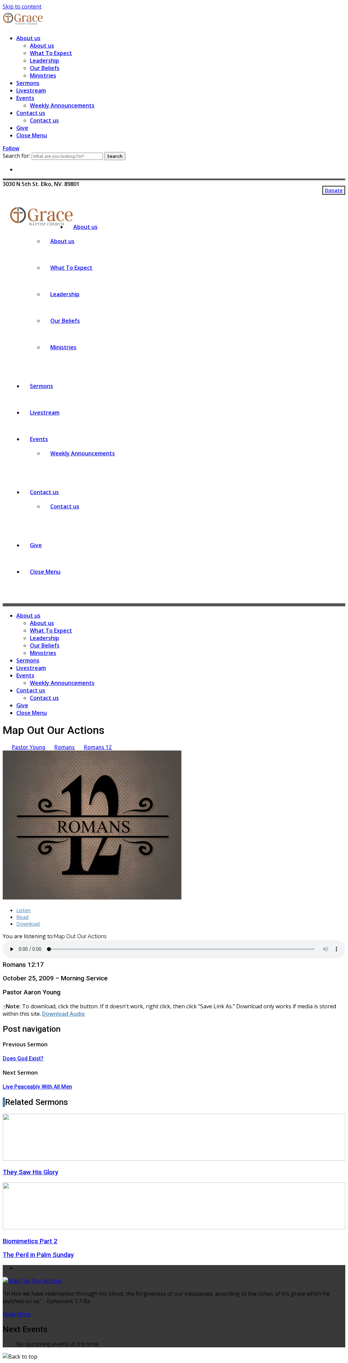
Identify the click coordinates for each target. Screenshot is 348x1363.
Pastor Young (28, 747)
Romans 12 (98, 747)
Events (25, 98)
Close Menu (31, 135)
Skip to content (22, 6)
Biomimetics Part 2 (30, 1241)
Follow (11, 148)
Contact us (30, 113)
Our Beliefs (44, 68)
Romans (64, 747)
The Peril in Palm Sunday (38, 1255)
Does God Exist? (23, 1058)
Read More (17, 1314)
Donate (334, 190)
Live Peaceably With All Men (37, 1086)
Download (28, 923)
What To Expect (51, 53)
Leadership (44, 60)
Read (22, 916)
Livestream (31, 90)
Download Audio (63, 1013)
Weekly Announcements (62, 105)
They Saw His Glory (30, 1172)
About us (28, 38)
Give (22, 128)
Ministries (43, 75)
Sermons (27, 83)
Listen (23, 910)
